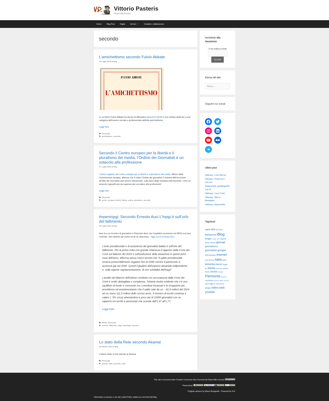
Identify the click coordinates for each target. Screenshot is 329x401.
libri (206, 268)
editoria (213, 243)
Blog (221, 234)
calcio (214, 239)
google (221, 250)
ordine (130, 200)
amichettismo (107, 136)
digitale (223, 239)
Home (99, 24)
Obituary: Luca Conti (215, 193)
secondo (117, 136)
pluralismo (138, 200)
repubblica (209, 280)
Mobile (207, 272)
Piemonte (212, 276)
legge (225, 264)
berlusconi (211, 234)
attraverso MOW (154, 117)
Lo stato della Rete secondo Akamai (130, 342)
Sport (207, 284)
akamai (105, 364)
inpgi (120, 325)
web (222, 287)
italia (218, 259)
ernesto (105, 325)
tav (214, 284)
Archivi (133, 24)
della (111, 364)
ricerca (216, 280)
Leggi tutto (104, 127)
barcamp (219, 230)
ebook (207, 243)
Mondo (213, 271)
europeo (111, 200)
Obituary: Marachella (215, 204)
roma (221, 280)
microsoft (219, 268)
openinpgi (127, 325)
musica (220, 272)
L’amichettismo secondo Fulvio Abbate (132, 57)
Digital (122, 24)
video (214, 287)
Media (124, 200)
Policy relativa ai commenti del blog (142, 397)
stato (124, 364)
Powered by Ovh (228, 391)
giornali (220, 242)
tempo (208, 288)
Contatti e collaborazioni (154, 24)
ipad (206, 260)
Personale (106, 134)
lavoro (219, 264)
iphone (211, 260)
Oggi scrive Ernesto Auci (162, 237)
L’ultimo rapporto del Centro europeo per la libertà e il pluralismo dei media (134, 174)
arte (213, 229)
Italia (224, 260)
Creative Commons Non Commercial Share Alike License (200, 380)
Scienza (226, 280)
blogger (208, 238)
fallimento (113, 325)
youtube (210, 292)
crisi (218, 239)
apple (207, 229)
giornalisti (211, 250)
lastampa (210, 264)
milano (225, 268)
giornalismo (211, 246)
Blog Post (111, 24)
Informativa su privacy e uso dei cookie (110, 397)
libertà (118, 200)
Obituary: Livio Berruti (215, 175)
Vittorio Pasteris (136, 8)
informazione (210, 255)
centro (104, 200)
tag (211, 283)
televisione (220, 284)
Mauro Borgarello (212, 391)
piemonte (224, 277)
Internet (221, 254)
